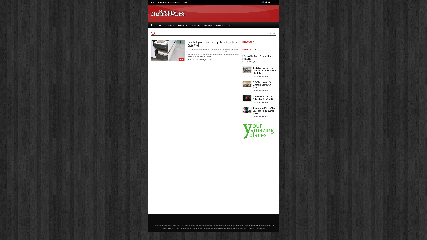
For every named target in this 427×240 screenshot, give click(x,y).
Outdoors (219, 25)
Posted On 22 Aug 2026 (249, 62)
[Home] (151, 25)
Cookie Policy (174, 2)
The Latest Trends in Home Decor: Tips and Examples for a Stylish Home (264, 70)
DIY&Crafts (170, 25)
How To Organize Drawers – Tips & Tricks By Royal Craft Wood (212, 43)
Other (230, 25)
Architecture (182, 25)
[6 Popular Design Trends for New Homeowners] (275, 25)
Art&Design (195, 25)
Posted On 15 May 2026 (260, 91)
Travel (159, 25)
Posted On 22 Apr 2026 (260, 102)
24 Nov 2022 (199, 60)
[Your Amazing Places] (259, 139)
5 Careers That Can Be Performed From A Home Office (257, 57)
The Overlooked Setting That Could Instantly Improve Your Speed (264, 111)
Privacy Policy (162, 2)
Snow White (209, 60)
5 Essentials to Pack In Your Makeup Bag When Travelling (264, 97)
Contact (184, 2)
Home (153, 2)
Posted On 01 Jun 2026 (260, 76)
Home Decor (208, 25)
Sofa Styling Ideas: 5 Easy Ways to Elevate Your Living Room (263, 85)
